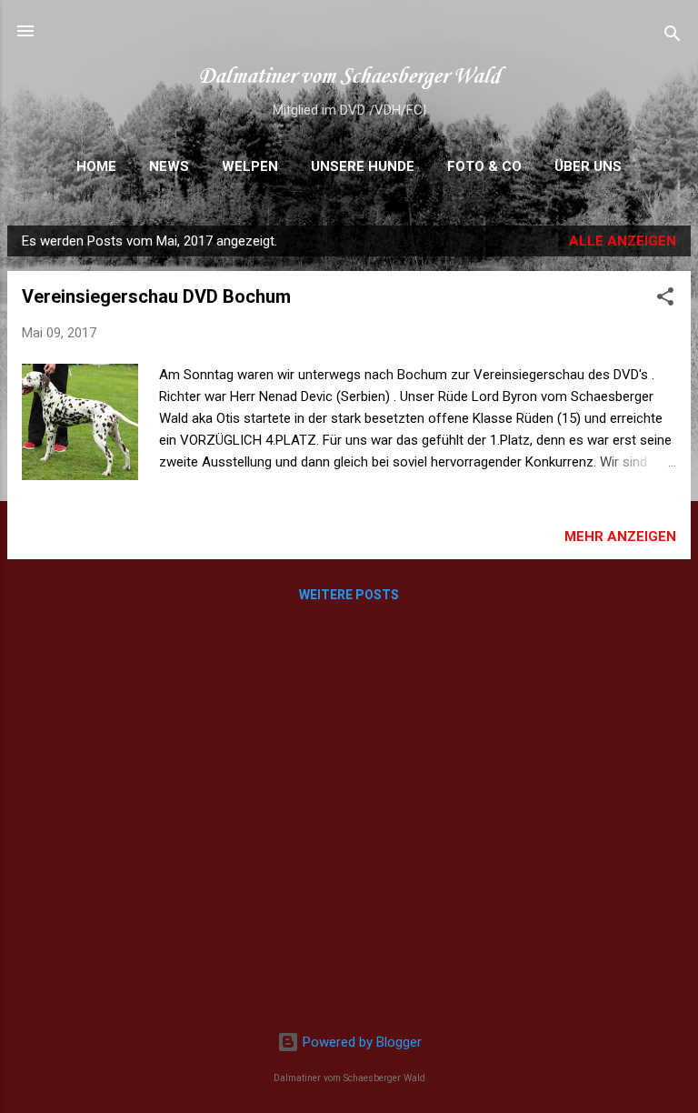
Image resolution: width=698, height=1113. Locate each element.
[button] (665, 300)
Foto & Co (484, 166)
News (169, 166)
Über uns (588, 166)
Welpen (250, 166)
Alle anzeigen (622, 241)
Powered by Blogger (360, 1042)
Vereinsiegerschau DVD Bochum (156, 296)
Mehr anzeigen (620, 536)
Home (96, 166)
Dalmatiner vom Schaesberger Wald (349, 77)
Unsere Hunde (362, 166)
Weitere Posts (349, 594)
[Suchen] (672, 37)
